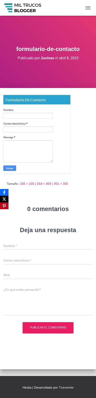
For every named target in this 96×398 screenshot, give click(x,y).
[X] (4, 199)
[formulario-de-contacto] (37, 134)
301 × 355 (61, 183)
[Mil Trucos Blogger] (24, 7)
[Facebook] (4, 192)
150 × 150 (27, 183)
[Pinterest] (4, 205)
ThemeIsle (66, 387)
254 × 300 (44, 183)
